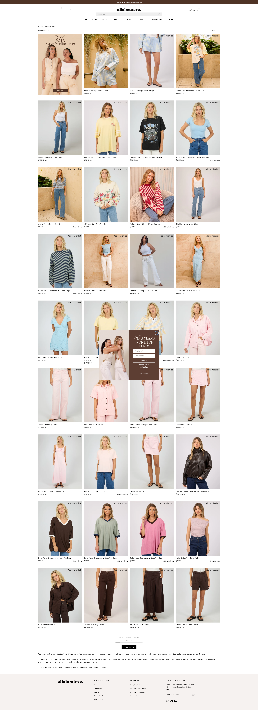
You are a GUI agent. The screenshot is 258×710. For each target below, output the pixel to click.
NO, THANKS (144, 373)
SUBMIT (144, 360)
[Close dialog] (156, 333)
